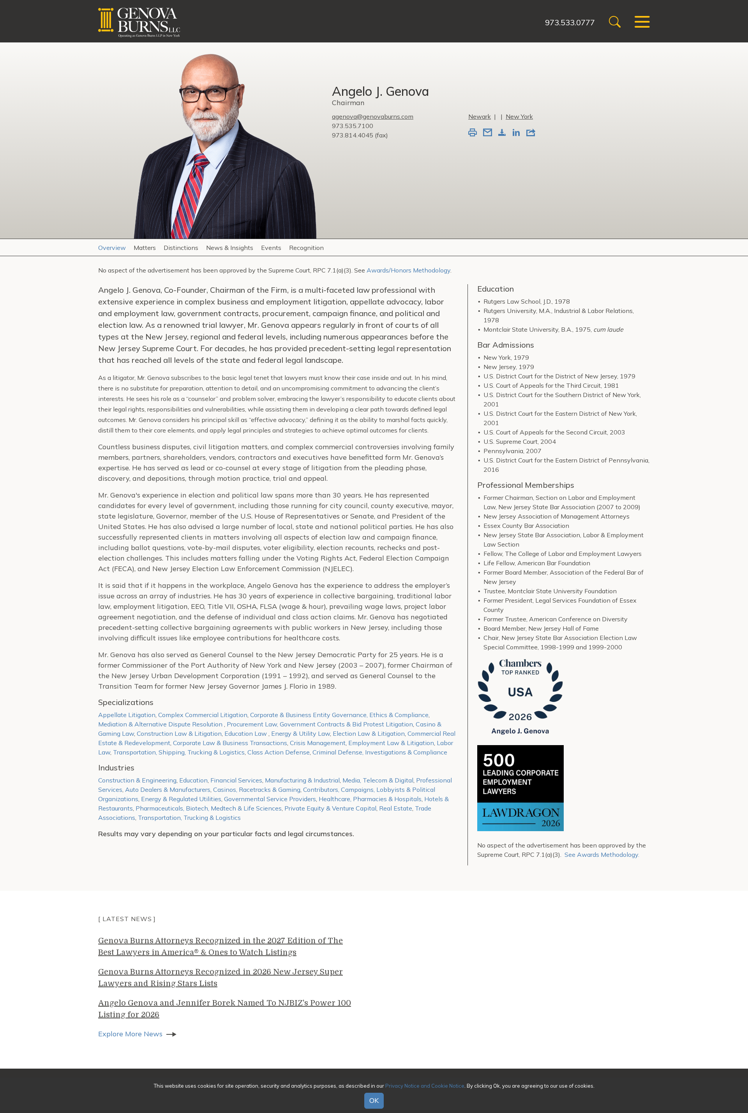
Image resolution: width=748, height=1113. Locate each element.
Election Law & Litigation (369, 733)
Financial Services (236, 780)
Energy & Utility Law (300, 733)
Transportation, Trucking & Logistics (189, 817)
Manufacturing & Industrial (302, 780)
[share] (530, 133)
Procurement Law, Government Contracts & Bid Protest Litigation (320, 724)
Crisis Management (318, 743)
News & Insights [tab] (229, 247)
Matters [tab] (145, 247)
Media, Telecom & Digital (377, 780)
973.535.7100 (352, 126)
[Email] (487, 133)
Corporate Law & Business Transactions (230, 743)
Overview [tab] (112, 247)
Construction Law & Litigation (179, 733)
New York (519, 116)
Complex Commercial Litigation (202, 715)
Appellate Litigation (126, 715)
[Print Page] (472, 133)
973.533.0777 (570, 22)
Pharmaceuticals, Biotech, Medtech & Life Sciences (209, 808)
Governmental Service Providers (270, 799)
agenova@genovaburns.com (372, 116)
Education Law (246, 733)
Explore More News (130, 1033)
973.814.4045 (352, 135)
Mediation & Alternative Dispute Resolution (161, 724)
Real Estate (395, 808)
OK (374, 1100)
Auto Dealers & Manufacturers (167, 789)
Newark (479, 116)
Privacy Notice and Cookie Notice (424, 1085)
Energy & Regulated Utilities (181, 799)
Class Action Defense (278, 752)
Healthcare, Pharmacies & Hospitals (370, 799)
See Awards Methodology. (602, 854)
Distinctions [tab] (181, 247)
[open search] (615, 23)
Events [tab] (271, 247)
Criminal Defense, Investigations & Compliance (379, 752)
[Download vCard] (502, 133)
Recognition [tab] (306, 247)
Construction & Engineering (137, 780)
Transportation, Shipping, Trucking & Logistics (179, 752)
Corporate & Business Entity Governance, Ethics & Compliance (339, 715)
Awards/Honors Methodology (408, 270)
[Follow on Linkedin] (516, 133)
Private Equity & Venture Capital (330, 808)
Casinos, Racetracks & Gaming (256, 789)
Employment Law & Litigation (391, 743)
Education (193, 780)
